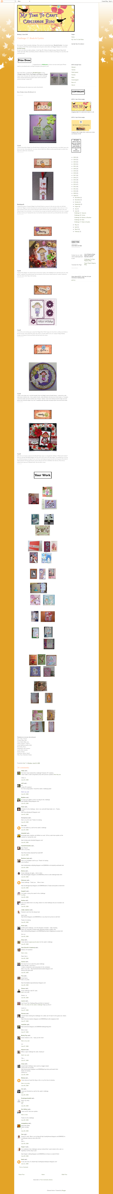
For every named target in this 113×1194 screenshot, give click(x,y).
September (78, 204)
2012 (74, 186)
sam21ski (23, 1024)
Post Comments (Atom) (46, 1179)
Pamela (73, 74)
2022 (74, 164)
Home (43, 1174)
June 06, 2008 (24, 958)
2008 (74, 195)
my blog (23, 895)
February (77, 231)
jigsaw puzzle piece (34, 942)
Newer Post (21, 1174)
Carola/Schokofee (26, 845)
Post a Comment (23, 1167)
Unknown (23, 880)
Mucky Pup (24, 1035)
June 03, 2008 (24, 780)
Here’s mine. (24, 953)
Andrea (23, 900)
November (77, 199)
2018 (74, 173)
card (22, 1102)
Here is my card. (25, 1041)
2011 (74, 189)
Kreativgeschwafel (26, 1098)
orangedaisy (24, 1123)
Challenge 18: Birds (79, 219)
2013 (74, 184)
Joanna (23, 961)
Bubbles (23, 797)
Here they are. (57, 774)
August (77, 206)
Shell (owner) (75, 72)
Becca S (74, 82)
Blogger (64, 1190)
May (76, 224)
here (22, 992)
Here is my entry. (25, 1083)
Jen (22, 1089)
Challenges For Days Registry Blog (89, 260)
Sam (22, 825)
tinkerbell (23, 833)
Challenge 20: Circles (79, 215)
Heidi (22, 1159)
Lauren (23, 1001)
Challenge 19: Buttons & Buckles (82, 217)
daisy (22, 940)
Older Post (64, 1174)
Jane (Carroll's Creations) (28, 947)
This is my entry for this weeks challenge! (32, 1004)
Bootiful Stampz (37, 72)
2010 (74, 191)
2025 (74, 157)
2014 (74, 182)
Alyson (73, 85)
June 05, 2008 (24, 897)
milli (22, 783)
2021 (74, 166)
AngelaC (23, 891)
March (76, 229)
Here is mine (24, 1114)
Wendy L (74, 67)
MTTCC (73, 280)
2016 (74, 177)
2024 (74, 159)
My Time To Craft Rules (78, 39)
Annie (22, 925)
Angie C (23, 1147)
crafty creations (25, 910)
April (76, 227)
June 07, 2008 (24, 1010)
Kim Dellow (24, 1109)
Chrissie (23, 1013)
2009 (74, 193)
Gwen (22, 806)
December (77, 197)
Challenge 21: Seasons (80, 213)
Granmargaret (75, 80)
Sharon (23, 988)
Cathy (22, 770)
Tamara (73, 69)
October (77, 202)
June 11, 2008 (24, 1163)
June (76, 211)
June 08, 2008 (24, 1074)
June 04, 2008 (24, 830)
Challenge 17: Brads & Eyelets (82, 222)
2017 (74, 175)
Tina (22, 976)
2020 (74, 168)
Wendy (23, 1078)
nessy (22, 1064)
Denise (23, 871)
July (76, 208)
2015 (74, 179)
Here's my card (25, 792)
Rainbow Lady (25, 858)
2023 (74, 162)
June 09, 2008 (24, 1143)
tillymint (23, 1049)
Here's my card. (25, 1055)
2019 (74, 171)
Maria (73, 77)
